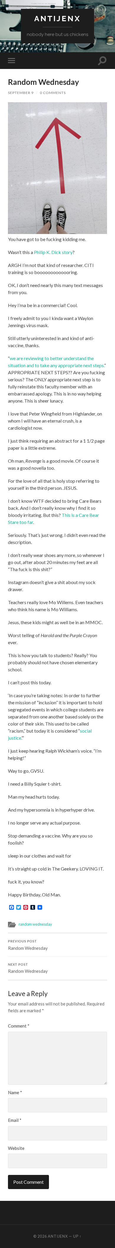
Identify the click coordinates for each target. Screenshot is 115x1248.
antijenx (57, 18)
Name (15, 1092)
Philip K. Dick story (53, 252)
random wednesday (35, 924)
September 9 (21, 92)
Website (16, 1148)
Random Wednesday (28, 945)
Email (15, 1120)
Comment (18, 1025)
